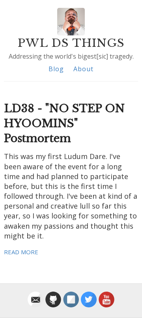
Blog (56, 69)
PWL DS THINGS (71, 43)
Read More (21, 252)
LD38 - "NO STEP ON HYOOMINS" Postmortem (64, 123)
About (83, 69)
